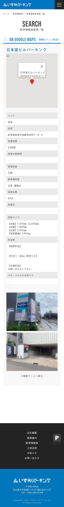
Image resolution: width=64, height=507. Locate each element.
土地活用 (32, 448)
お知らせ (32, 452)
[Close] (42, 66)
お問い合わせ (32, 458)
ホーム (6, 13)
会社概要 (32, 432)
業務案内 (32, 437)
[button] (32, 82)
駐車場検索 (18, 13)
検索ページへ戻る (33, 375)
